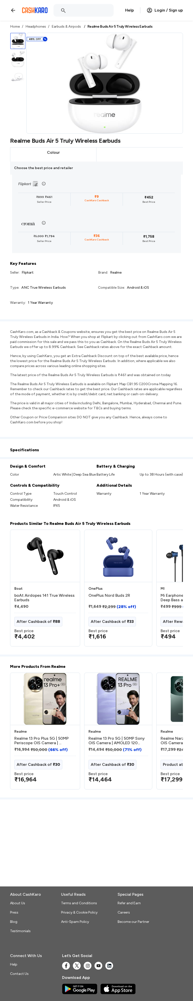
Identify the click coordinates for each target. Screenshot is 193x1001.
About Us (17, 903)
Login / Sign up (169, 10)
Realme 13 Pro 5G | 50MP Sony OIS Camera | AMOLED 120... (116, 740)
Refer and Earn (129, 903)
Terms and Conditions (79, 903)
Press (14, 912)
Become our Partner (133, 922)
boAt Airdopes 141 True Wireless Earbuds (44, 597)
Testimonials (20, 931)
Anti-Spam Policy (75, 922)
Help (129, 10)
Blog (13, 922)
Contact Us (19, 974)
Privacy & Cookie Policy (79, 912)
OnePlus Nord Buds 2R (109, 595)
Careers (124, 912)
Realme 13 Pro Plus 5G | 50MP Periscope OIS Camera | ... (41, 740)
